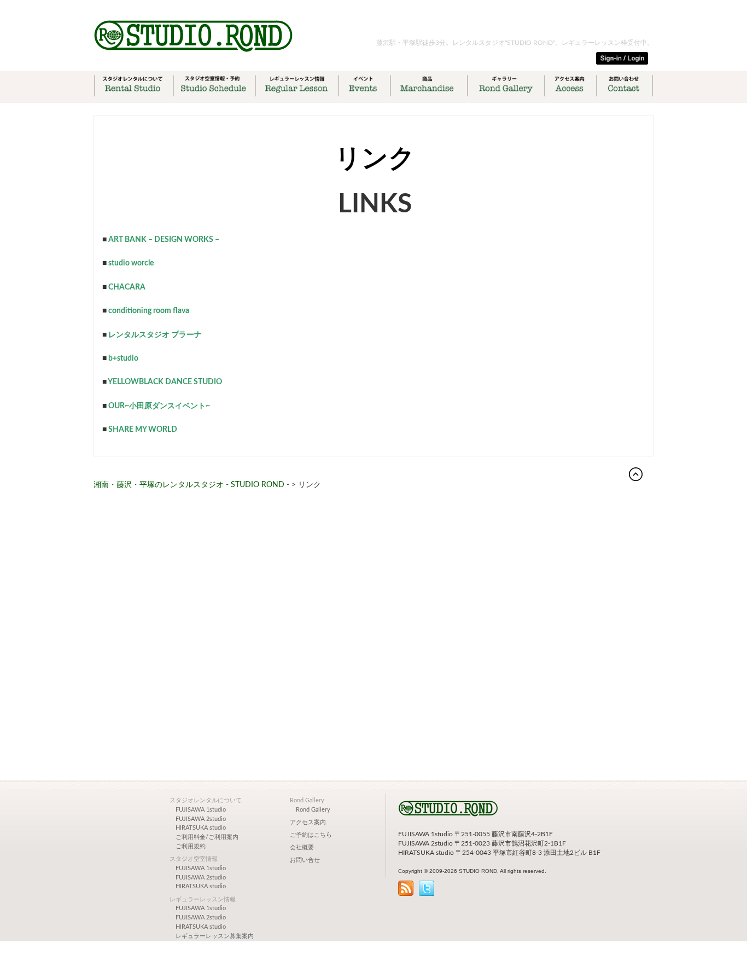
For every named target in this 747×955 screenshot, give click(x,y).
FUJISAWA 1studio (201, 810)
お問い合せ (305, 860)
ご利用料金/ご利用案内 (207, 837)
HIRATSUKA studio (201, 828)
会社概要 (302, 847)
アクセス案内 (308, 822)
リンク (375, 159)
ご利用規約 (191, 846)
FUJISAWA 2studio (201, 819)
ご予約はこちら (311, 835)
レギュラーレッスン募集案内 (215, 936)
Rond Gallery (313, 810)
